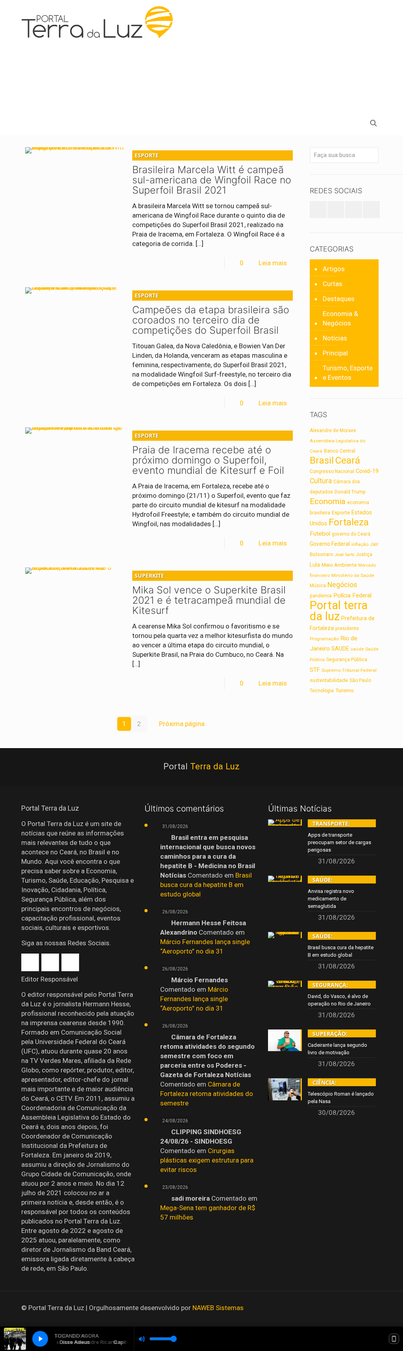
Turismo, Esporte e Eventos (348, 372)
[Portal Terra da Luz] (100, 22)
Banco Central (339, 451)
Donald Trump (350, 492)
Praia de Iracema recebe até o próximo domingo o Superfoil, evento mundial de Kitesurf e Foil (208, 454)
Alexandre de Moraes (333, 430)
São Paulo (360, 680)
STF (315, 669)
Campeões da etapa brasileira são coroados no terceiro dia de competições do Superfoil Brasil (210, 314)
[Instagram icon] (370, 1308)
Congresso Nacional (332, 471)
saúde (357, 649)
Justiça (364, 554)
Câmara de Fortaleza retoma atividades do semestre (206, 1093)
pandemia (321, 596)
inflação (359, 544)
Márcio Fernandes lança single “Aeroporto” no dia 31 (194, 998)
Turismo (344, 690)
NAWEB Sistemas (218, 1308)
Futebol (320, 533)
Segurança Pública (346, 659)
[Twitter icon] (359, 1308)
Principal (335, 353)
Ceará (347, 460)
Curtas (332, 284)
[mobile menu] (28, 124)
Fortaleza (349, 522)
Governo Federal (330, 544)
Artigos (334, 269)
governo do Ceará (351, 534)
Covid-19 (367, 471)
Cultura (321, 481)
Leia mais (273, 263)
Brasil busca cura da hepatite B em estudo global (206, 884)
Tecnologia (322, 690)
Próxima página (182, 724)
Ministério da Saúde (352, 575)
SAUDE (340, 648)
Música (318, 585)
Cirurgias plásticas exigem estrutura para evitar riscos (206, 1160)
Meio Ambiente (339, 565)
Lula (315, 565)
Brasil (322, 460)
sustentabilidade (329, 680)
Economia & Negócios (340, 318)
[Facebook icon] (348, 1308)
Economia (328, 501)
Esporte (341, 512)
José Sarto (344, 554)
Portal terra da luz (339, 611)
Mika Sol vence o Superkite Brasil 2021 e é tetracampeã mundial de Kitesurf (209, 594)
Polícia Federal (352, 595)
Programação (324, 638)
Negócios (342, 584)
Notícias (335, 338)
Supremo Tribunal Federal (349, 670)
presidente (347, 628)
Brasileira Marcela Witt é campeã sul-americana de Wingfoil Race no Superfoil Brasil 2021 (211, 174)
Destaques (339, 299)
